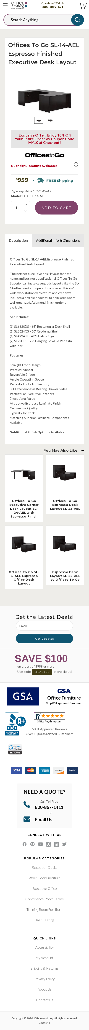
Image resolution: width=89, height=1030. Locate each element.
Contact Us (44, 1000)
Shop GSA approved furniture (63, 703)
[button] (76, 164)
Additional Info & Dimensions (58, 240)
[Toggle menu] (5, 5)
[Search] (77, 20)
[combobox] (40, 20)
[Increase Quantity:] (26, 204)
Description (18, 240)
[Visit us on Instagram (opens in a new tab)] (48, 844)
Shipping (36, 968)
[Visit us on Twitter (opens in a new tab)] (64, 844)
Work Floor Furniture (44, 878)
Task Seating (44, 920)
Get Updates (44, 638)
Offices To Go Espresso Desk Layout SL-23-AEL (65, 504)
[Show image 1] (38, 120)
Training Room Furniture (44, 909)
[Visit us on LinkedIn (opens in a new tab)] (56, 844)
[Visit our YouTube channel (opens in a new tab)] (40, 844)
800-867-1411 (53, 6)
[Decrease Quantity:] (26, 211)
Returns (52, 968)
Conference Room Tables (44, 899)
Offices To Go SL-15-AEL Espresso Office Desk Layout (24, 577)
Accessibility (44, 947)
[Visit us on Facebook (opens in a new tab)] (24, 844)
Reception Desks (44, 867)
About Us (45, 989)
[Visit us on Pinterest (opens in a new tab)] (32, 844)
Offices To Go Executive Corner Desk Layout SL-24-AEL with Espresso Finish (24, 508)
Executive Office (44, 888)
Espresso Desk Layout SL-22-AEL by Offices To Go (65, 576)
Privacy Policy (44, 979)
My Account (44, 958)
